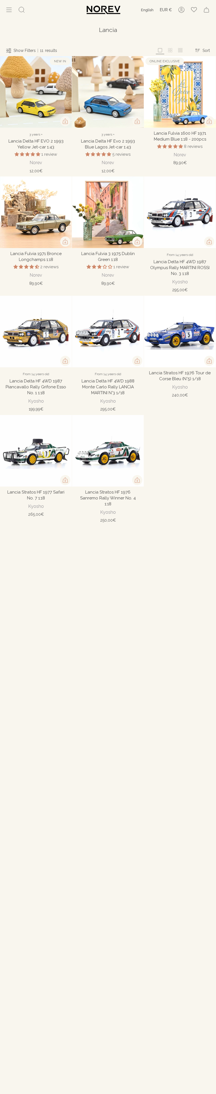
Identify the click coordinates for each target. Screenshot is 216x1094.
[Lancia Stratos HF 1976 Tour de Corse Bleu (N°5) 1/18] (180, 331)
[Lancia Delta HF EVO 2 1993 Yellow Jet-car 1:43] (36, 92)
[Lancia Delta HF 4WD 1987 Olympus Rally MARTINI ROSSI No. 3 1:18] (180, 212)
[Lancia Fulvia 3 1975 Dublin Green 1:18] (108, 212)
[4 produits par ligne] (170, 50)
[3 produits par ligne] (160, 50)
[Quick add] (65, 121)
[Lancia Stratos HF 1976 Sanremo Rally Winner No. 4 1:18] (108, 451)
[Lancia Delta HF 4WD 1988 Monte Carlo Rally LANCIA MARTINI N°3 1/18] (108, 331)
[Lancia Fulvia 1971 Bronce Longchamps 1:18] (36, 212)
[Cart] (206, 9)
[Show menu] (9, 9)
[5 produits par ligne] (180, 50)
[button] (28, 154)
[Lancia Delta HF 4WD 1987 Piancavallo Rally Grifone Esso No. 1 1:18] (36, 331)
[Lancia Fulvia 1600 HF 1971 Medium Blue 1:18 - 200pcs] (180, 92)
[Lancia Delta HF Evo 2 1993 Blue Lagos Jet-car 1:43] (108, 92)
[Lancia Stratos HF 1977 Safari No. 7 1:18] (36, 451)
